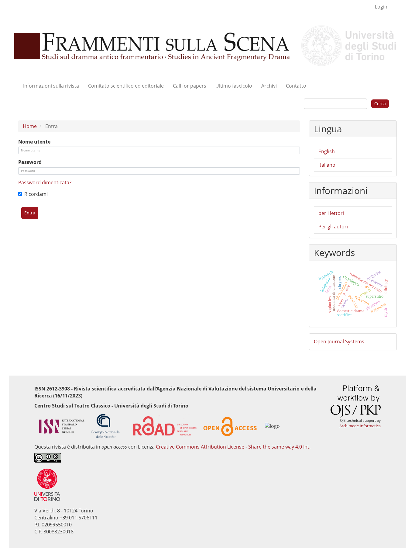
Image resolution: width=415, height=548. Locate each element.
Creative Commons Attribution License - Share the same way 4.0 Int (232, 446)
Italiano (326, 164)
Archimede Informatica (360, 425)
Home (30, 126)
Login (381, 6)
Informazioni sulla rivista (51, 85)
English (326, 151)
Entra (29, 213)
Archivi (269, 85)
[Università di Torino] (47, 484)
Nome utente (34, 141)
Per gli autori (333, 226)
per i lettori (331, 213)
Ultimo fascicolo (233, 85)
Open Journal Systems (339, 341)
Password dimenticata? (44, 182)
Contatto (296, 85)
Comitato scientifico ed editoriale (126, 85)
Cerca (380, 103)
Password (30, 162)
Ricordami (36, 194)
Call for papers (189, 85)
